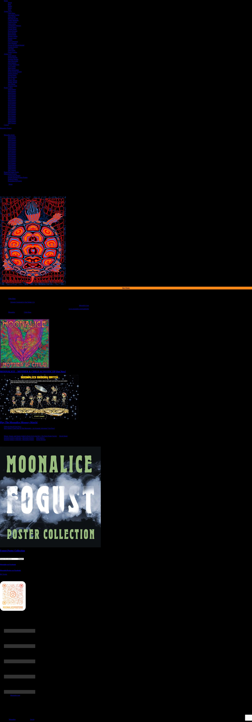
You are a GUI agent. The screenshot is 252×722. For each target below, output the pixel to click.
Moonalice (11, 312)
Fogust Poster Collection (12, 550)
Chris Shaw (12, 298)
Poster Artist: (4, 298)
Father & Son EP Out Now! (12, 426)
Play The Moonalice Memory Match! (19, 422)
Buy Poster (126, 288)
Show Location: (5, 302)
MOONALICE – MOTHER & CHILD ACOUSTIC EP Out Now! (33, 371)
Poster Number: (5, 297)
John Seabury (40, 438)
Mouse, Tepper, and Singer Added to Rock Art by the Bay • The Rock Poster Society (30, 436)
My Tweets (3, 574)
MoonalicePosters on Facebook (10, 570)
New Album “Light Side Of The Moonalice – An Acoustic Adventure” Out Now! (29, 428)
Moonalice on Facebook (8, 564)
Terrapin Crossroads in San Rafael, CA (22, 302)
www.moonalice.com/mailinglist (79, 309)
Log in (32, 719)
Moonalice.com (84, 305)
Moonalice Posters (5, 128)
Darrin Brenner (41, 439)
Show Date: (3, 300)
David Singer (63, 436)
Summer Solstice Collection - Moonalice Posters (19, 438)
